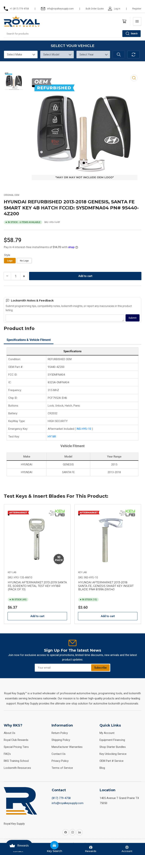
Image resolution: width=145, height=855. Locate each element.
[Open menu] (137, 21)
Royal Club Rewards (16, 740)
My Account (106, 733)
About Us (9, 733)
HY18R (52, 436)
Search (134, 33)
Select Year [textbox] (86, 54)
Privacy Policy (60, 761)
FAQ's (7, 754)
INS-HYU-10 (84, 429)
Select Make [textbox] (14, 54)
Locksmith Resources (17, 768)
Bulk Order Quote (95, 8)
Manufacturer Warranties (67, 747)
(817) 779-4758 (61, 798)
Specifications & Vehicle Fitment (29, 340)
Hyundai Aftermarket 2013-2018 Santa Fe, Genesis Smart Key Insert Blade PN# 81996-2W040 (105, 586)
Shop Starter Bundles (112, 747)
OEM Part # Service (111, 761)
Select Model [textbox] (51, 54)
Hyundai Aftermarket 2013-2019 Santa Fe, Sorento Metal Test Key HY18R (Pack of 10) (37, 586)
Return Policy (60, 733)
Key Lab (12, 572)
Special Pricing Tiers (16, 747)
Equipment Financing (112, 740)
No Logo (24, 260)
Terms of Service (62, 768)
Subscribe (100, 667)
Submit (133, 317)
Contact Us (59, 754)
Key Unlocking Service (112, 754)
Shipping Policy (61, 740)
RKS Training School (16, 761)
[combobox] (72, 34)
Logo (9, 260)
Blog (102, 768)
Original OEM (11, 195)
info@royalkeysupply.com (67, 803)
